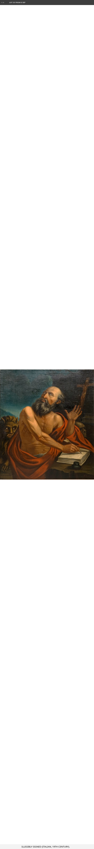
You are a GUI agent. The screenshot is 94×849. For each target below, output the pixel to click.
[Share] (86, 2)
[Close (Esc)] (91, 2)
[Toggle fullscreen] (81, 2)
